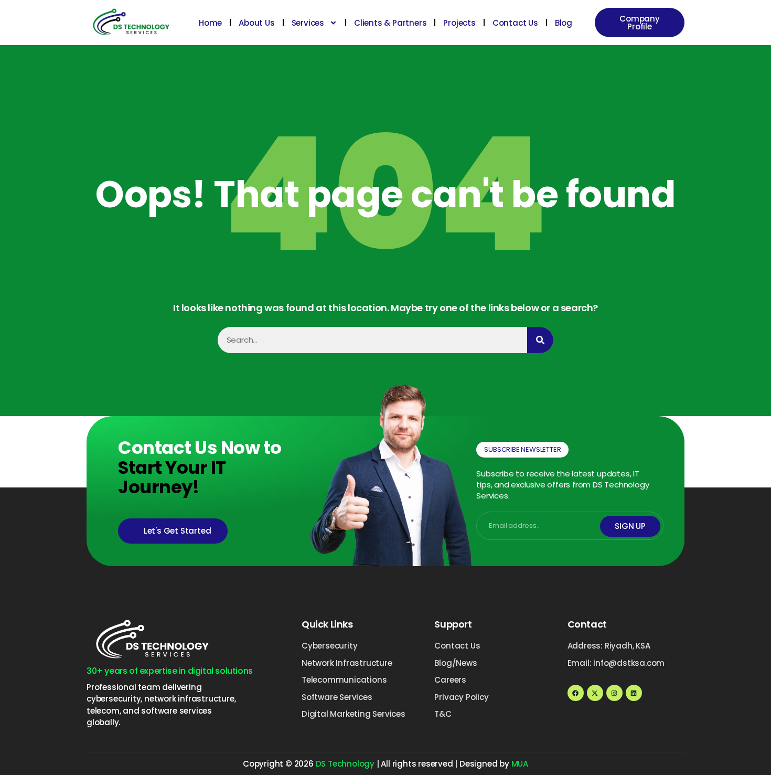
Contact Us (515, 22)
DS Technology (345, 763)
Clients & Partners (390, 22)
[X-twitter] (595, 693)
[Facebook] (575, 693)
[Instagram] (614, 693)
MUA (519, 763)
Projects (459, 22)
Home (210, 22)
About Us (256, 22)
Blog (563, 22)
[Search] (540, 340)
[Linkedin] (634, 693)
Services (308, 22)
